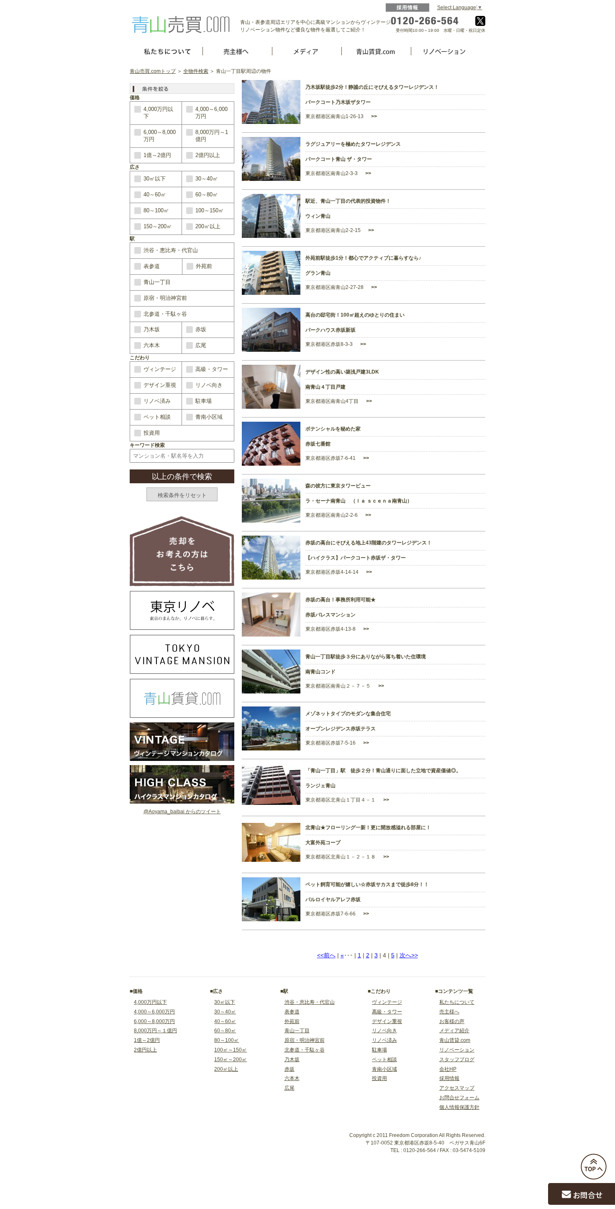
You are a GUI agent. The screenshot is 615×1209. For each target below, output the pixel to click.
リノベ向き (209, 385)
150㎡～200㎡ (230, 1059)
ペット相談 (157, 417)
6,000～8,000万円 (160, 135)
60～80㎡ (206, 194)
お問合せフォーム (459, 1098)
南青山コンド (320, 672)
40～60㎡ (155, 194)
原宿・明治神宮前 (165, 298)
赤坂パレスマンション (330, 615)
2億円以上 (207, 155)
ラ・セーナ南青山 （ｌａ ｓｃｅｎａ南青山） (358, 501)
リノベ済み (157, 401)
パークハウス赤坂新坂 (330, 330)
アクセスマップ (456, 1088)
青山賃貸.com (454, 1040)
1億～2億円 (157, 155)
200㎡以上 (207, 226)
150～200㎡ (158, 226)
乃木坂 (152, 329)
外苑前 (204, 266)
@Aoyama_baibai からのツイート (182, 812)
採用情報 (408, 7)
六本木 (152, 345)
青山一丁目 (157, 282)
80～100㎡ (156, 210)
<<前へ (326, 955)
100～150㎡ (209, 210)
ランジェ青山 (320, 786)
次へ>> (409, 955)
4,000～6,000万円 (211, 112)
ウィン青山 (318, 216)
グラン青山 (318, 273)
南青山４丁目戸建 (325, 387)
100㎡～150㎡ (230, 1050)
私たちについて (456, 1002)
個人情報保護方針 (459, 1107)
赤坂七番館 (318, 444)
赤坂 (200, 329)
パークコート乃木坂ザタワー (338, 102)
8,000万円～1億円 (211, 135)
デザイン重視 (160, 385)
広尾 (200, 345)
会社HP (447, 1069)
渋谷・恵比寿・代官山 (171, 250)
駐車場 (203, 401)
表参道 (152, 266)
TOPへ (594, 1167)
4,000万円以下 (158, 112)
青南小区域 (209, 417)
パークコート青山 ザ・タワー (338, 159)
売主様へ (449, 1012)
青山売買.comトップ (153, 71)
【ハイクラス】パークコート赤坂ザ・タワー (355, 558)
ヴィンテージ (160, 369)
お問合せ (588, 1194)
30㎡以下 (155, 178)
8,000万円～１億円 (155, 1031)
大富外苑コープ (323, 843)
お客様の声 (451, 1021)
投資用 (152, 433)
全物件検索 (195, 71)
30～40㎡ (206, 178)
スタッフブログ (456, 1059)
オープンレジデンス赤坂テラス (340, 729)
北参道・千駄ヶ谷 (165, 314)
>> (373, 116)
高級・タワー (211, 369)
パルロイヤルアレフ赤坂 (333, 899)
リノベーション (456, 1050)
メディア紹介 (454, 1031)
